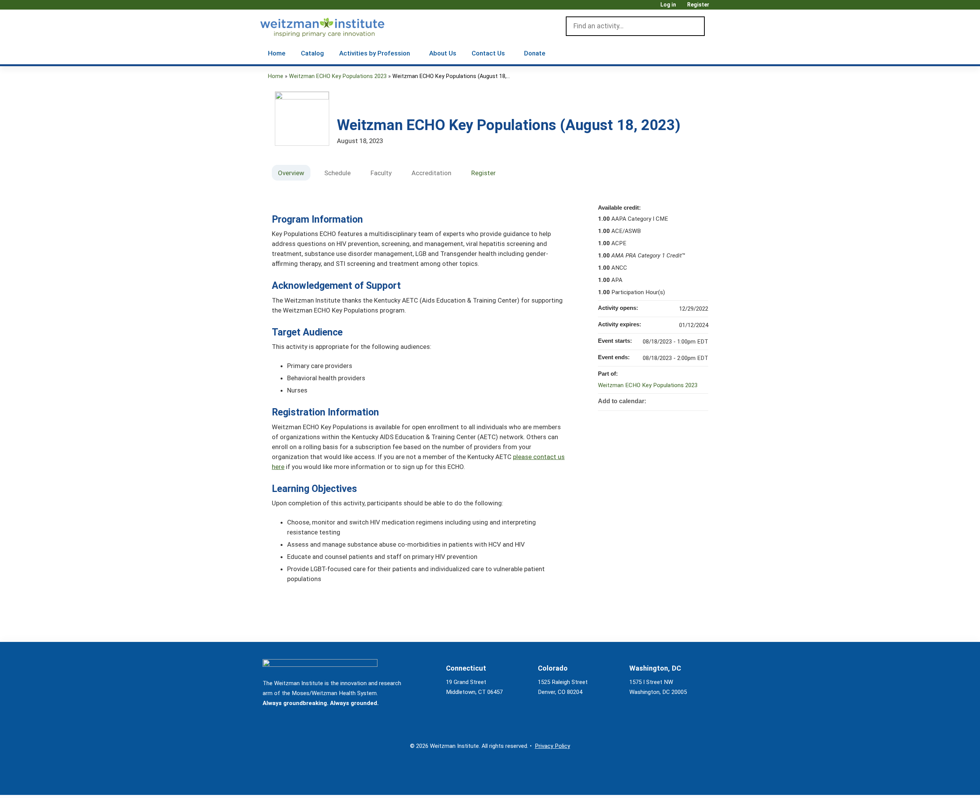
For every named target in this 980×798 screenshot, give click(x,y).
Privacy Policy (552, 746)
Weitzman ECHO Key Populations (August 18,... (451, 76)
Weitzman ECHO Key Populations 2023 (338, 76)
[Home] (333, 26)
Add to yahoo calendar (682, 400)
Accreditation (431, 173)
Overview (291, 173)
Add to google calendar (672, 400)
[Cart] (717, 7)
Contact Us (488, 53)
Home (277, 53)
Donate (535, 53)
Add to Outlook (702, 400)
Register (698, 5)
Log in (668, 5)
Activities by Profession (374, 53)
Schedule (337, 173)
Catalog (312, 53)
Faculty (381, 173)
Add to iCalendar (692, 400)
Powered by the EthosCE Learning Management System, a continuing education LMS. (692, 782)
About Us (442, 53)
